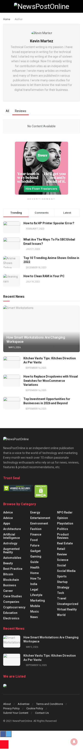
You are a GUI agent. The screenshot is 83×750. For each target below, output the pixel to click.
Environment (39, 523)
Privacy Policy (11, 708)
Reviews (20, 111)
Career (8, 590)
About (7, 704)
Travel (61, 598)
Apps (6, 523)
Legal (34, 589)
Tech (60, 593)
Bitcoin (8, 574)
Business (9, 585)
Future (34, 545)
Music (34, 611)
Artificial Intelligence (11, 536)
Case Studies (12, 596)
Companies (11, 601)
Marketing (37, 600)
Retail (61, 549)
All (7, 111)
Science (62, 560)
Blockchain (11, 579)
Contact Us (42, 712)
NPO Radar (65, 512)
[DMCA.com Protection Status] (40, 491)
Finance (35, 534)
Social (61, 565)
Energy (35, 512)
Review (62, 554)
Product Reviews (63, 536)
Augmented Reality (11, 550)
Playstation (65, 523)
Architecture (12, 529)
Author (19, 19)
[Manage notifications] (74, 741)
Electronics (11, 618)
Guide (34, 562)
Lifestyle (36, 595)
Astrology (10, 543)
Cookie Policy (34, 708)
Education (10, 612)
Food (34, 540)
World (61, 615)
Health (34, 567)
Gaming (35, 556)
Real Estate (65, 543)
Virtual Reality (67, 609)
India (33, 584)
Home (6, 19)
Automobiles (12, 557)
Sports (62, 576)
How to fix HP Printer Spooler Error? (48, 223)
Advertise (23, 704)
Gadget (35, 551)
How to (35, 578)
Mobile (35, 606)
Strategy (63, 587)
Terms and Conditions (49, 704)
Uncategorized (67, 604)
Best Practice (12, 568)
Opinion (62, 518)
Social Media (66, 571)
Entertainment (40, 518)
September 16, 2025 (35, 368)
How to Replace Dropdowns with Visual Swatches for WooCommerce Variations (50, 380)
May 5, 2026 (14, 347)
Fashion (36, 529)
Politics (62, 529)
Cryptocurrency (14, 607)
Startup (62, 582)
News (34, 617)
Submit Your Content (15, 712)
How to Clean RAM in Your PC (43, 276)
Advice (8, 512)
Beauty (8, 563)
